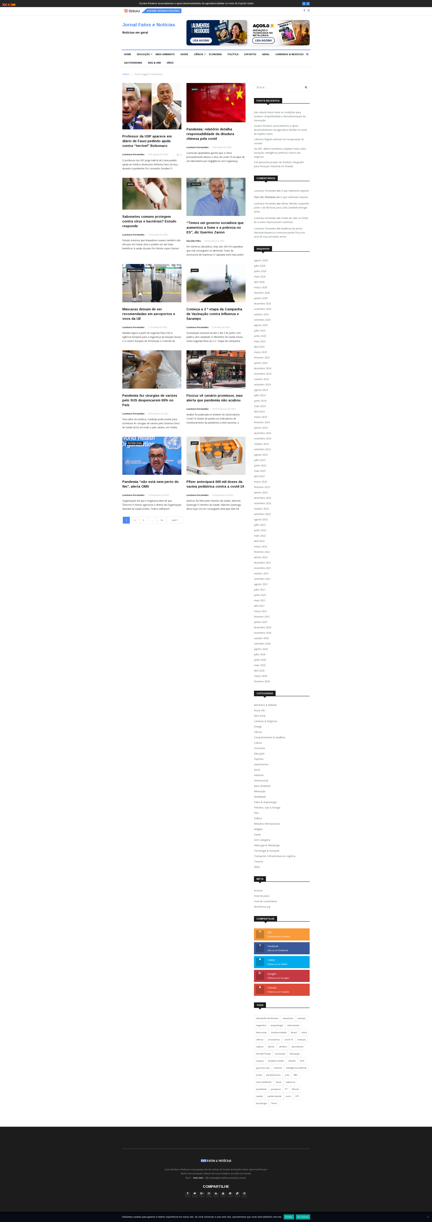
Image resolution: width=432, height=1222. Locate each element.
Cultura (258, 742)
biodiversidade (279, 1032)
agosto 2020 (261, 649)
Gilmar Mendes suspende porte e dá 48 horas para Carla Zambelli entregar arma (281, 207)
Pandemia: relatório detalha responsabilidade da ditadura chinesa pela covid (210, 134)
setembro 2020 (262, 643)
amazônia (288, 1018)
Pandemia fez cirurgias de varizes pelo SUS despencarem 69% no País (149, 400)
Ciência (198, 54)
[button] (304, 3)
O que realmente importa (295, 190)
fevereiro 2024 (262, 422)
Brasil (294, 1032)
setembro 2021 (262, 578)
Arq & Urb (154, 62)
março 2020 (260, 676)
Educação (143, 54)
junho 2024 (260, 400)
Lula (287, 1074)
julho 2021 (259, 589)
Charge (258, 726)
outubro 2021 (261, 573)
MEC (296, 1074)
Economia (215, 54)
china (304, 1032)
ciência (259, 1039)
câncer (271, 1046)
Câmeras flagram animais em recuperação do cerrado (168, 3)
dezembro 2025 (262, 303)
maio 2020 (260, 665)
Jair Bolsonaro (273, 1074)
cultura (259, 1046)
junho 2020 (260, 659)
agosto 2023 (261, 454)
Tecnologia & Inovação (266, 850)
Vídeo (170, 62)
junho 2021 (260, 595)
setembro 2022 (262, 514)
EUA (302, 1060)
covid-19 (288, 1039)
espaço (260, 1060)
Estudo (292, 1060)
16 (161, 520)
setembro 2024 (262, 384)
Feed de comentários (265, 901)
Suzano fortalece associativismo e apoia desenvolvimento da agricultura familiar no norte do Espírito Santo (280, 129)
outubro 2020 (261, 638)
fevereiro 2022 (262, 551)
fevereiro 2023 (262, 487)
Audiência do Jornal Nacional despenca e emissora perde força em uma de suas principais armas (279, 232)
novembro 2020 (262, 632)
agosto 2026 (261, 260)
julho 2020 (259, 654)
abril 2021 (259, 605)
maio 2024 (260, 406)
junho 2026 (260, 271)
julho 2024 (259, 395)
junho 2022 (260, 530)
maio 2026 (260, 276)
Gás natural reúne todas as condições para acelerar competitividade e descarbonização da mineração (279, 116)
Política (233, 54)
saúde (259, 1096)
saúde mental (274, 1096)
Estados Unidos (276, 1060)
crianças (301, 1039)
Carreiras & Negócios (289, 54)
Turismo (258, 861)
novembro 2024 (262, 373)
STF (297, 1096)
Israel (259, 1074)
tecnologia (261, 1103)
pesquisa (276, 1089)
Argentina (261, 1025)
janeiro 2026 (261, 298)
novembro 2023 (262, 438)
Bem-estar (260, 715)
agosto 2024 (261, 389)
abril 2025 (259, 346)
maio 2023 (260, 470)
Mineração (260, 791)
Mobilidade (260, 796)
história (278, 1067)
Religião (258, 829)
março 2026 (260, 287)
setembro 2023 (262, 449)
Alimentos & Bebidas (265, 705)
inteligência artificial (296, 1067)
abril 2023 (259, 476)
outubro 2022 (261, 508)
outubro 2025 (261, 314)
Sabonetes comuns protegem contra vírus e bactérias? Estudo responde (149, 221)
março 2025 (260, 352)
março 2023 (260, 481)
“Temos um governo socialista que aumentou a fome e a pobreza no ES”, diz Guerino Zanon (215, 227)
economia (280, 1053)
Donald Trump (263, 1053)
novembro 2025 (262, 309)
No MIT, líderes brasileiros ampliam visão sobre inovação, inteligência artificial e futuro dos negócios (280, 152)
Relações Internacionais (267, 823)
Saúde (184, 54)
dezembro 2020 (262, 627)
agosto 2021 (261, 584)
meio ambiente (264, 1082)
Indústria (258, 775)
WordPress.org (262, 906)
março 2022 (260, 546)
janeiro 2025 (261, 362)
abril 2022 (259, 541)
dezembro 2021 (262, 562)
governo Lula (262, 1067)
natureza (290, 1082)
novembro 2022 (262, 503)
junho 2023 (260, 465)
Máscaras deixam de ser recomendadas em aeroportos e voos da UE (148, 313)
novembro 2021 (262, 568)
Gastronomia (133, 62)
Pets (256, 812)
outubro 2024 (261, 379)
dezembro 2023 (262, 433)
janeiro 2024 (261, 427)
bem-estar (261, 1032)
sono (288, 1096)
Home (127, 54)
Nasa (278, 1082)
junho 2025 (260, 336)
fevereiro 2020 (262, 681)
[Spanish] (13, 4)
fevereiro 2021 (262, 616)
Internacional (135, 270)
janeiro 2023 (261, 492)
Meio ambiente (165, 54)
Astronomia (293, 1025)
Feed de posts (261, 895)
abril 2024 (259, 411)
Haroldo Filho (193, 241)
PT (286, 1089)
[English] (5, 4)
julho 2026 (259, 265)
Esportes (250, 54)
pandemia (261, 1089)
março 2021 (260, 611)
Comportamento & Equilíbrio (269, 737)
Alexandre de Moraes (267, 1018)
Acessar (258, 890)
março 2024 (260, 416)
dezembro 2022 (262, 497)
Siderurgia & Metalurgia (267, 845)
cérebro (283, 1046)
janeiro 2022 (261, 557)
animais (302, 1018)
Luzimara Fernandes (133, 154)
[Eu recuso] (427, 1217)
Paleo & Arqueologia (265, 802)
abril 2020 (259, 670)
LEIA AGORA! (201, 40)
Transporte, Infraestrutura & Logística (274, 856)
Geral (266, 54)
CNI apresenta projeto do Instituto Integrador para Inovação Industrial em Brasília (279, 164)
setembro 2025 (262, 319)
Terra (274, 1103)
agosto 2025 (261, 325)
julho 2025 (259, 330)
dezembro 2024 (262, 368)
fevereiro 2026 (262, 292)
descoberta (297, 1046)
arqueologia (277, 1025)
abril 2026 (259, 282)
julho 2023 (259, 460)
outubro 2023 (261, 443)
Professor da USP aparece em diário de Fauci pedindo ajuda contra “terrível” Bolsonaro (147, 141)
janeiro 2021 (261, 622)
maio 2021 (260, 600)
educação (295, 1053)
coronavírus (274, 1039)
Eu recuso (303, 1216)
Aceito (288, 1216)
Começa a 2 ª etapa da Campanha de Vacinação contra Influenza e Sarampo (214, 313)
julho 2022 (259, 524)
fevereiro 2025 (262, 357)
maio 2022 (260, 535)
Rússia (295, 1089)
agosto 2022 (261, 519)
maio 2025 (260, 341)
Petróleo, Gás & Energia (267, 807)
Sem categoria (262, 839)
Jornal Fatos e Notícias (148, 24)
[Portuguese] (9, 4)
